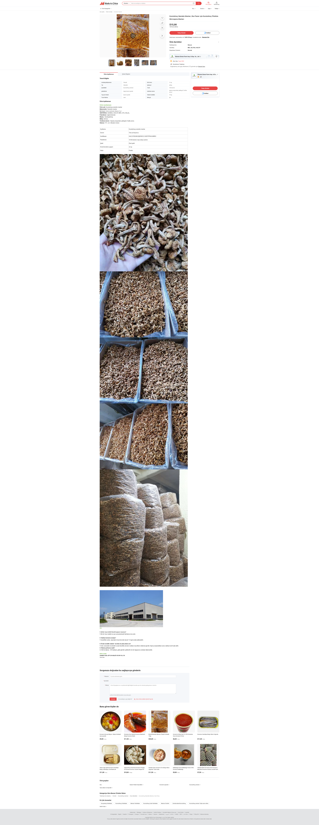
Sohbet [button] (208, 33)
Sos (101, 784)
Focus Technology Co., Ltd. (159, 817)
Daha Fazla (103, 806)
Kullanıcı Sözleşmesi (147, 812)
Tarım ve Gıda (109, 11)
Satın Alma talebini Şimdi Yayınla (143, 699)
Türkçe (190, 814)
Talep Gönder (182, 33)
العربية (167, 814)
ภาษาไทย (185, 814)
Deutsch (155, 814)
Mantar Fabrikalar (135, 803)
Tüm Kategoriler (106, 8)
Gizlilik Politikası (157, 812)
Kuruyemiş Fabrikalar (106, 803)
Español (125, 814)
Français (137, 814)
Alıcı (193, 8)
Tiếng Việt (196, 814)
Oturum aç (216, 4)
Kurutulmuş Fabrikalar (121, 803)
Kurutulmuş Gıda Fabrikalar (150, 803)
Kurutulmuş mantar (194, 784)
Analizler (187, 812)
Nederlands (161, 814)
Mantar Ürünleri (165, 803)
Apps (209, 8)
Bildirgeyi (139, 812)
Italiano (150, 814)
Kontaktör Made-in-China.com (169, 812)
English (119, 814)
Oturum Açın (201, 66)
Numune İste (205, 37)
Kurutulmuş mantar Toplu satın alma (198, 803)
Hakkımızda (132, 812)
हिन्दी (181, 814)
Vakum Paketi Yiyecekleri (136, 784)
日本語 (176, 814)
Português (130, 814)
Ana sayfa (102, 11)
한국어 (171, 814)
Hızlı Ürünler (181, 812)
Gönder (113, 699)
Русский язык (143, 814)
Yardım (202, 8)
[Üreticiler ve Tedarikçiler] (109, 3)
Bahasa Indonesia (204, 814)
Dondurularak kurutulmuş (179, 803)
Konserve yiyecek (164, 784)
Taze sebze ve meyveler (106, 787)
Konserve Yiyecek (118, 11)
